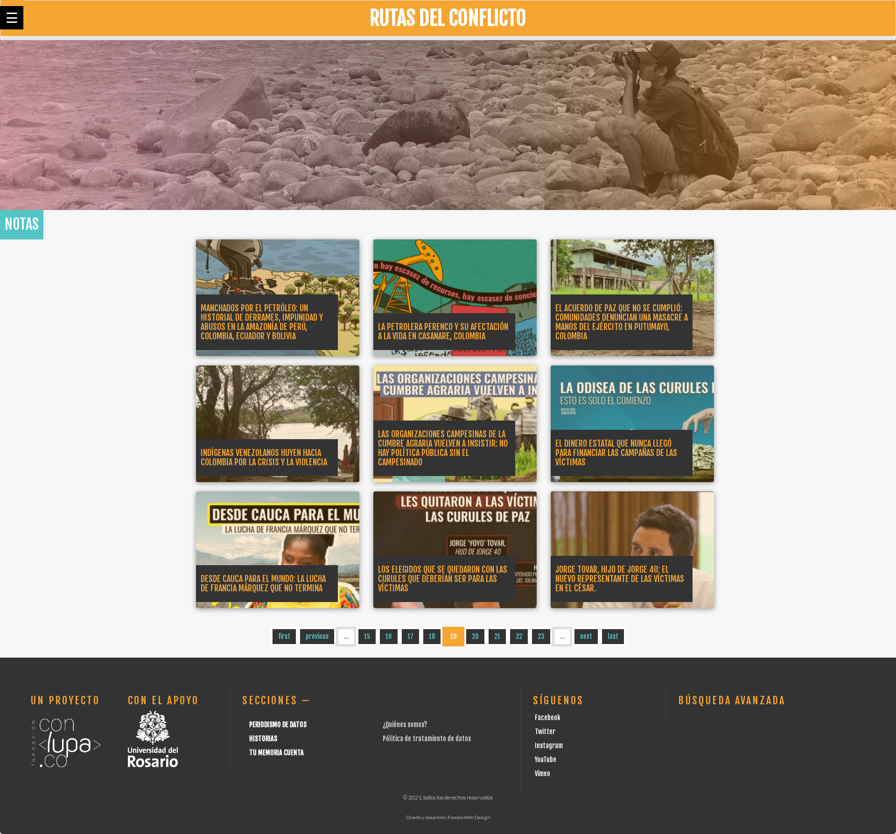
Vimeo (542, 774)
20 (475, 636)
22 (519, 636)
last (613, 636)
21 (497, 636)
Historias (263, 739)
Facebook (547, 718)
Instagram (549, 746)
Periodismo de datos (278, 725)
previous (317, 636)
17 (410, 636)
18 (432, 636)
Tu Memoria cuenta (276, 753)
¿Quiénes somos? (405, 725)
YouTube (545, 760)
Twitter (545, 732)
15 (367, 636)
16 (388, 636)
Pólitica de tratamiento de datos (427, 739)
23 (541, 636)
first (284, 636)
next (586, 636)
